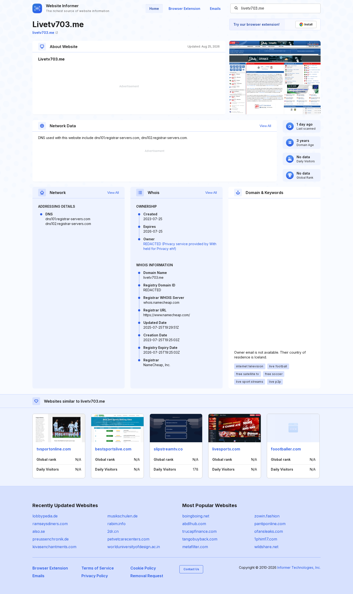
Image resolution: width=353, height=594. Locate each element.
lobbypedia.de (45, 516)
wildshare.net (266, 546)
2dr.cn (113, 531)
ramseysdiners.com (50, 523)
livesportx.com (226, 449)
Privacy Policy (94, 575)
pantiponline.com (270, 523)
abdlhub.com (194, 523)
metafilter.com (195, 546)
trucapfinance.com (199, 531)
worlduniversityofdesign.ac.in (133, 546)
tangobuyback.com (199, 539)
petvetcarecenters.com (128, 539)
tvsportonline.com (54, 449)
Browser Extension (184, 8)
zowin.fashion (267, 516)
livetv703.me (43, 32)
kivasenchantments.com (54, 546)
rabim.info (116, 523)
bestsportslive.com (113, 449)
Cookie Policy (143, 568)
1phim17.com (265, 539)
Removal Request (146, 575)
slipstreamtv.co (168, 449)
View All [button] (265, 126)
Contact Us (191, 569)
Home (154, 8)
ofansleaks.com (268, 531)
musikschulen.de (122, 516)
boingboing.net (195, 516)
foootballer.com (286, 449)
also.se (38, 531)
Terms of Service (97, 568)
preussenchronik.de (50, 539)
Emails (215, 8)
